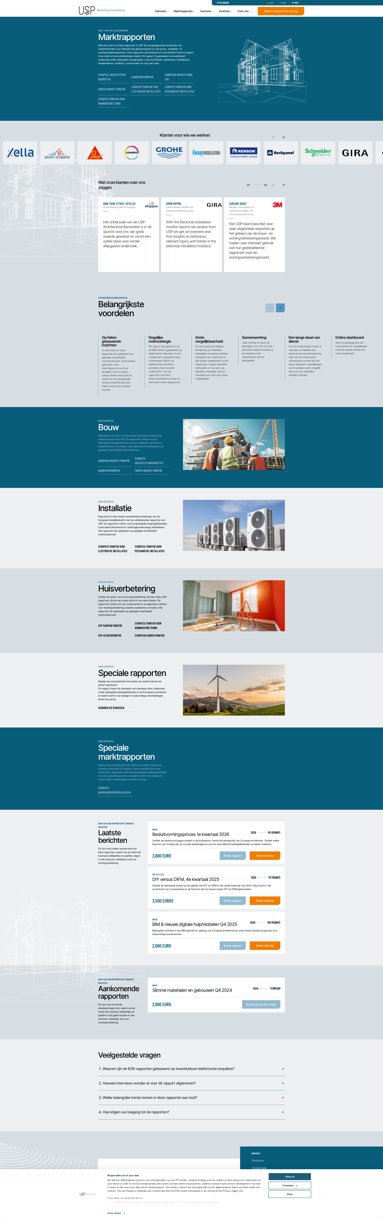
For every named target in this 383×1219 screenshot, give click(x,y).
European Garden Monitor (149, 635)
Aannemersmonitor (109, 470)
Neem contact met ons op (281, 11)
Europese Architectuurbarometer (149, 461)
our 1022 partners (126, 1180)
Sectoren (258, 1160)
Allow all (289, 1176)
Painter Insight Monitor (148, 470)
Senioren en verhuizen (111, 708)
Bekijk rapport (233, 856)
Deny (289, 1194)
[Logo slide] (20, 152)
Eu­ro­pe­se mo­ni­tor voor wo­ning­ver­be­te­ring (111, 101)
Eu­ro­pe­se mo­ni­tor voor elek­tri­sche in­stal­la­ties (146, 89)
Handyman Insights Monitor (113, 460)
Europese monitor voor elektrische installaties (112, 549)
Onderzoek (259, 1168)
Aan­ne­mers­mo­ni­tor (142, 77)
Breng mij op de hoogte (261, 1004)
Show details (114, 1213)
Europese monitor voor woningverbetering (148, 625)
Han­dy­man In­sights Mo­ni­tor (179, 77)
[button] (283, 137)
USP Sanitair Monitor (110, 625)
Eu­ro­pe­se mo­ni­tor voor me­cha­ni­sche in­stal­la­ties (179, 89)
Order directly (265, 856)
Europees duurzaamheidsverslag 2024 (114, 790)
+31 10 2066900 (222, 2)
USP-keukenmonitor (109, 635)
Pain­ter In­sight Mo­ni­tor (111, 89)
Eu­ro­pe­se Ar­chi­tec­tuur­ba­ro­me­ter (112, 77)
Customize (288, 1185)
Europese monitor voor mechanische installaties (150, 549)
